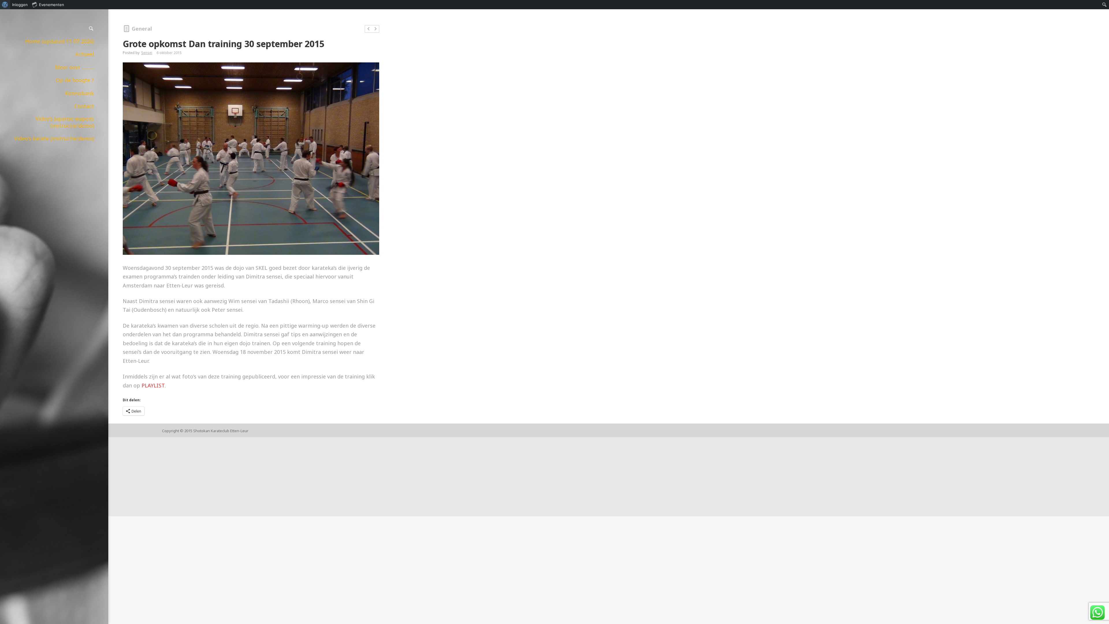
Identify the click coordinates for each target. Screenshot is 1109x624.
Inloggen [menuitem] (20, 4)
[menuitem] (5, 4)
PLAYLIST (153, 385)
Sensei (146, 52)
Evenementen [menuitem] (51, 4)
